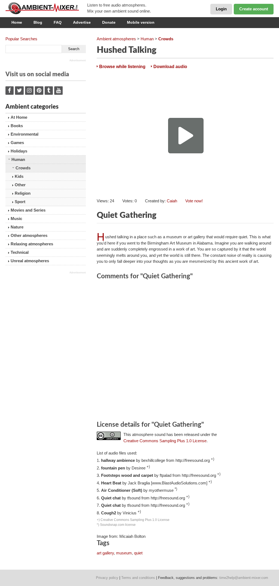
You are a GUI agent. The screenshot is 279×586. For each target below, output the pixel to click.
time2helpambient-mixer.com (243, 578)
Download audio (170, 66)
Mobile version (140, 22)
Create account (253, 9)
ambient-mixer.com (46, 8)
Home (16, 22)
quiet (138, 553)
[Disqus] (185, 351)
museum (124, 553)
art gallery (105, 553)
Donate (109, 22)
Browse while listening (122, 66)
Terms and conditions (138, 578)
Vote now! (194, 201)
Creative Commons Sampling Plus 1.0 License (165, 440)
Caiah (172, 201)
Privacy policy (107, 578)
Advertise (82, 22)
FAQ (58, 22)
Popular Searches (21, 38)
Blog (38, 22)
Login (221, 9)
